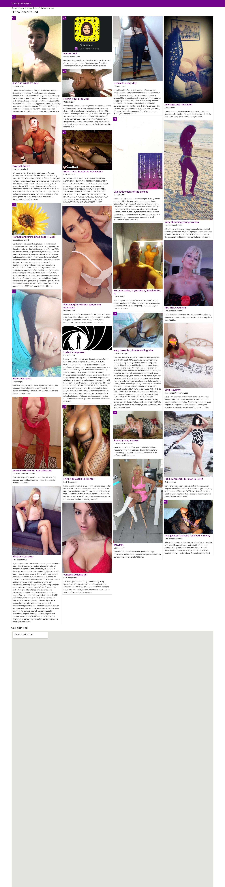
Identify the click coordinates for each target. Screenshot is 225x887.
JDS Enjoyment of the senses (131, 191)
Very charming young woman (182, 222)
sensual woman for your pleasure (32, 470)
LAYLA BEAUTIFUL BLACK (79, 478)
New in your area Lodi (76, 98)
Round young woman (126, 440)
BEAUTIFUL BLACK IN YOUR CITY (83, 171)
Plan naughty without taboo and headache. (82, 306)
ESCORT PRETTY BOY (26, 83)
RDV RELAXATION (175, 307)
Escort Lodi (70, 53)
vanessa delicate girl (75, 574)
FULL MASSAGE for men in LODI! (184, 478)
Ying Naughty (173, 389)
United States (32, 8)
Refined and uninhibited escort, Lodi (34, 236)
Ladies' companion (74, 352)
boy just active (21, 166)
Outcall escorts (18, 8)
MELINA (119, 544)
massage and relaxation (178, 104)
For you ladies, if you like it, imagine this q (137, 292)
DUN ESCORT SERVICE (21, 3)
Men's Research (22, 378)
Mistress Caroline (23, 556)
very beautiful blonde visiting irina (133, 350)
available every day (125, 83)
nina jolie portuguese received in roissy (187, 535)
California (44, 8)
